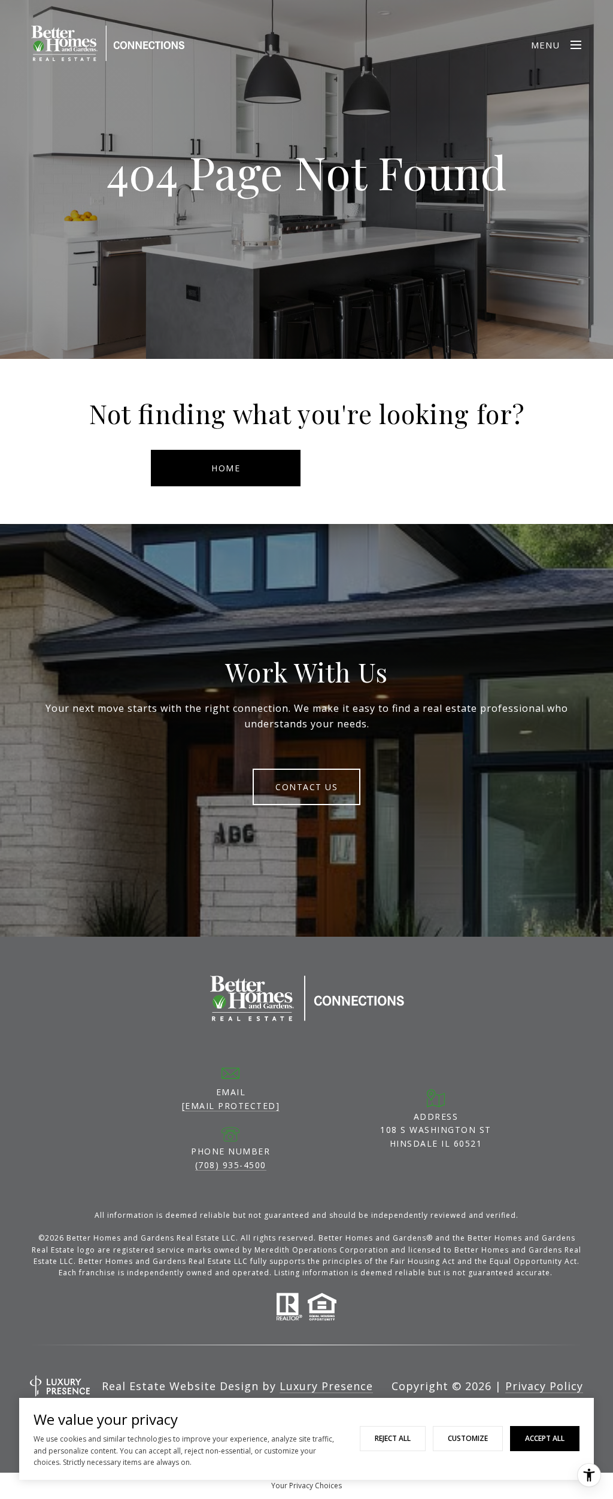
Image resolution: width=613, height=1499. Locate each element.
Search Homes (387, 468)
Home (225, 468)
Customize (468, 1438)
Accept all (545, 1438)
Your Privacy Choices (306, 1485)
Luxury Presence (326, 1386)
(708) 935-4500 (230, 1165)
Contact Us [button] (306, 787)
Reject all (393, 1438)
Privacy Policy (544, 1386)
